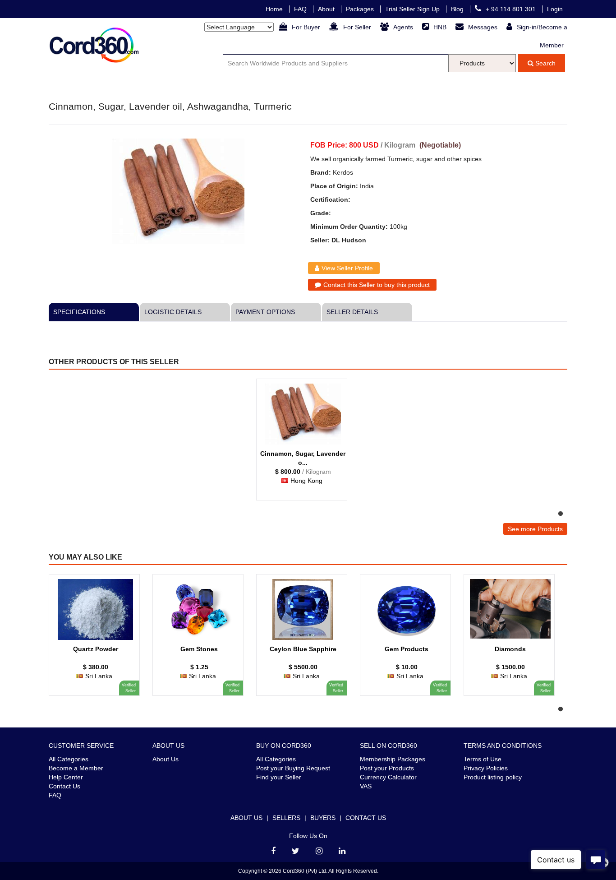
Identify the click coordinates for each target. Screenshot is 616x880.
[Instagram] (319, 851)
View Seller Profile (347, 268)
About (327, 9)
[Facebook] (273, 851)
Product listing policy (493, 777)
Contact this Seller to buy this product (376, 284)
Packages (361, 9)
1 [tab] (560, 514)
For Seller (358, 27)
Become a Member (76, 768)
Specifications (79, 311)
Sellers (286, 817)
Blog (458, 9)
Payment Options (265, 311)
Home (275, 9)
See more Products (535, 529)
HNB (440, 27)
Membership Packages (392, 759)
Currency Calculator (388, 777)
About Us (165, 759)
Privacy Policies (486, 768)
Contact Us (64, 786)
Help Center (66, 777)
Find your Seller (278, 777)
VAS (366, 786)
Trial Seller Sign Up (413, 9)
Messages (483, 27)
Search (544, 63)
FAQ (301, 9)
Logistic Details (173, 311)
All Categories (68, 759)
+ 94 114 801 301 (512, 9)
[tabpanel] (305, 444)
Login (555, 9)
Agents (404, 27)
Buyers (323, 817)
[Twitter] (296, 851)
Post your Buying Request (293, 768)
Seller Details (352, 311)
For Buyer (307, 27)
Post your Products (387, 768)
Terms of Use (482, 759)
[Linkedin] (342, 851)
